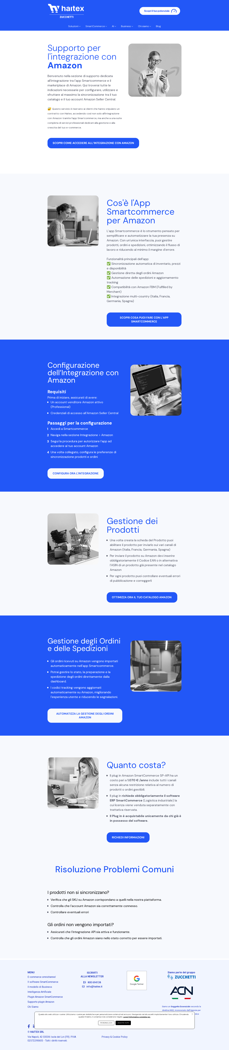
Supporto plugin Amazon (41, 1001)
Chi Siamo (33, 1006)
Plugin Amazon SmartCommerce (45, 996)
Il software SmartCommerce (43, 981)
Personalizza (106, 1023)
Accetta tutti (123, 1023)
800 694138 (94, 982)
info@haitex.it (94, 986)
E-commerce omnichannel (42, 976)
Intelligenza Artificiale (39, 991)
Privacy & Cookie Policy (115, 1036)
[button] (192, 1014)
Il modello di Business (40, 986)
